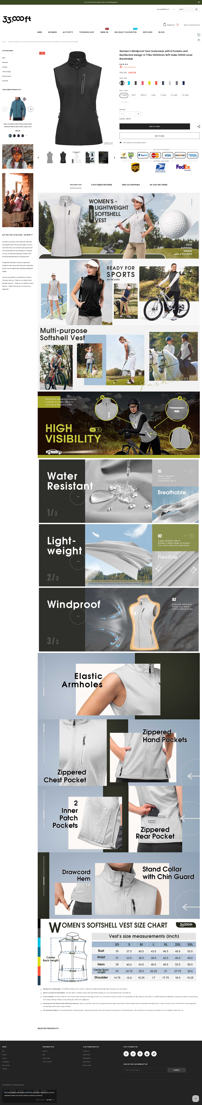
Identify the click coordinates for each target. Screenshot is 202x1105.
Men (4, 58)
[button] (123, 64)
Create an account (194, 25)
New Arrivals (6, 76)
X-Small (124, 95)
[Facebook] (126, 1053)
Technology (6, 72)
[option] (17, 117)
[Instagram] (133, 1053)
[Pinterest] (140, 1053)
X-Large (163, 95)
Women (5, 62)
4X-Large (124, 102)
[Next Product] (30, 109)
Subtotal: (122, 119)
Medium (143, 95)
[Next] (112, 157)
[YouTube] (147, 1053)
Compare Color (108, 143)
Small (134, 95)
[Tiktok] (154, 1053)
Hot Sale (5, 81)
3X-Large (185, 95)
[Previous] (40, 157)
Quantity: (122, 109)
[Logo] (17, 19)
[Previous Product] (5, 109)
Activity (4, 67)
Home (4, 42)
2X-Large (174, 95)
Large (153, 95)
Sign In (186, 25)
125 (124, 143)
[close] (198, 2)
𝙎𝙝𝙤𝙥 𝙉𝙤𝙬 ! (114, 2)
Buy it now (159, 136)
